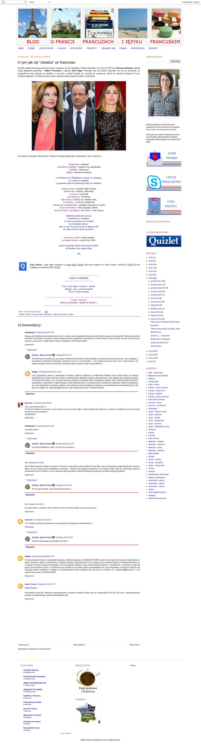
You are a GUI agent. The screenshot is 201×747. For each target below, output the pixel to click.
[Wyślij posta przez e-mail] (45, 312)
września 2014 (157, 291)
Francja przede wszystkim (34, 677)
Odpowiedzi (32, 350)
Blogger (117, 740)
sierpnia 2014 (156, 295)
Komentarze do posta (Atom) (39, 649)
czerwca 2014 (156, 302)
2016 (151, 271)
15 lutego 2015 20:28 (64, 537)
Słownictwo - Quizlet (66, 314)
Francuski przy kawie (32, 702)
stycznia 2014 (156, 319)
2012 (151, 355)
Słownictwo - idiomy (156, 480)
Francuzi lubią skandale (79, 292)
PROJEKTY (92, 48)
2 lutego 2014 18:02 (36, 463)
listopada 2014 (157, 285)
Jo (26, 463)
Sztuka (151, 489)
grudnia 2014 (156, 281)
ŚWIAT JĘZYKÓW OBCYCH (34, 683)
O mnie (151, 468)
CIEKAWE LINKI (108, 48)
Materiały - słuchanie (156, 444)
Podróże (151, 471)
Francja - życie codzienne (158, 397)
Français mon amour (32, 722)
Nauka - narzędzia (155, 462)
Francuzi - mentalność (157, 406)
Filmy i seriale (153, 385)
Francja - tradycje (155, 394)
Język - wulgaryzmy (156, 421)
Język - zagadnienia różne (158, 427)
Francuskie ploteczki (156, 400)
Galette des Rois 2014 (159, 343)
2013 (151, 351)
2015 (151, 275)
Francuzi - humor (155, 403)
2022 (151, 258)
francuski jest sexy (31, 728)
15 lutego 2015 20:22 (42, 520)
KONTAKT (153, 48)
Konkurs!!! (154, 325)
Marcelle (28, 403)
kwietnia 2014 (156, 309)
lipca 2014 (155, 298)
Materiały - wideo (155, 448)
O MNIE (31, 48)
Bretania (151, 379)
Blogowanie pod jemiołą (158, 376)
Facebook (73, 303)
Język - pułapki (154, 418)
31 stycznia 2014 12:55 (44, 426)
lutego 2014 (156, 315)
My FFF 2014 (156, 332)
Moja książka (153, 453)
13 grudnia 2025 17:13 (46, 584)
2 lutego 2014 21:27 (64, 355)
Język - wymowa (154, 424)
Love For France (30, 709)
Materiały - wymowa (156, 450)
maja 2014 (155, 305)
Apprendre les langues (32, 689)
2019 (151, 261)
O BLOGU (62, 48)
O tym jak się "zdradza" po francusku (165, 322)
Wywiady (152, 495)
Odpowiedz (29, 345)
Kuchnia (151, 435)
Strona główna (79, 645)
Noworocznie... (156, 346)
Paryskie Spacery (30, 670)
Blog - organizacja (155, 373)
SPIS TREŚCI (76, 48)
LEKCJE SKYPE (46, 48)
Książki (151, 433)
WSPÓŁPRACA (137, 48)
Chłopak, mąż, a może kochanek (79, 289)
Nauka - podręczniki (156, 465)
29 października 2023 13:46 (50, 372)
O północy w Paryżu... (32, 696)
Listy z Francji (153, 438)
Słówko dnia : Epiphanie (160, 339)
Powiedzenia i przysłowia (158, 474)
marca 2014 (156, 312)
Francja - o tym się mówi (34, 314)
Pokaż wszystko (66, 733)
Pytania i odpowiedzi (156, 477)
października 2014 (158, 288)
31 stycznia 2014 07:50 (44, 332)
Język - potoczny (155, 414)
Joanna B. (29, 520)
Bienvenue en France (32, 715)
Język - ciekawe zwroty (157, 412)
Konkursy (152, 429)
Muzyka (151, 456)
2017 (151, 268)
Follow (133, 666)
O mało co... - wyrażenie (160, 336)
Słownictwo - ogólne (51, 314)
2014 (151, 278)
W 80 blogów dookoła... (157, 492)
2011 (151, 358)
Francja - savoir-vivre (156, 391)
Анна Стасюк (30, 584)
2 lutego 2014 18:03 (36, 504)
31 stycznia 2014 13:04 (65, 444)
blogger (35, 372)
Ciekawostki (153, 382)
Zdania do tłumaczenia (157, 498)
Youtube (82, 303)
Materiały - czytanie (156, 442)
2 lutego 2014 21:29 (64, 485)
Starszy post (134, 645)
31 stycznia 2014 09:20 (42, 403)
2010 (151, 361)
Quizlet (92, 303)
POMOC (123, 48)
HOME (21, 48)
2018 (151, 264)
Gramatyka (152, 409)
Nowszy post (23, 645)
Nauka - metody (154, 459)
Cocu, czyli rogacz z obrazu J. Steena (78, 286)
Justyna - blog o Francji (41, 355)
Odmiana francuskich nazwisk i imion (165, 329)
